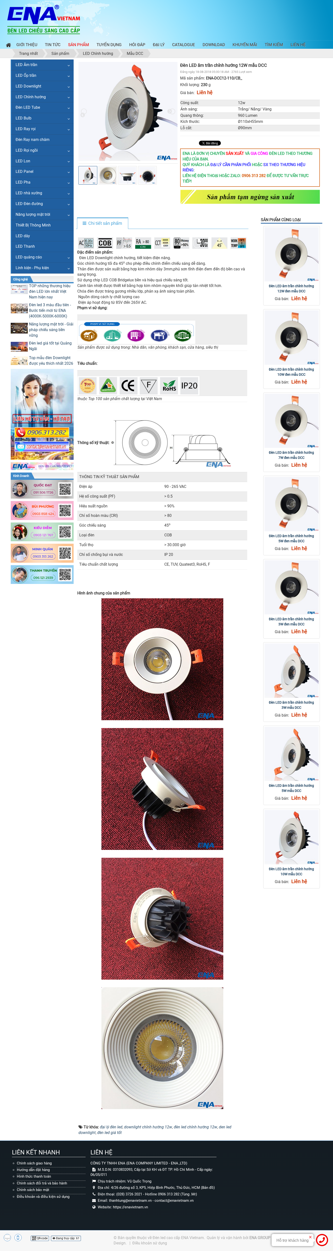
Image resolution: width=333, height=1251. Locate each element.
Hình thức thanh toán (34, 1176)
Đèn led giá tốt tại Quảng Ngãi (50, 346)
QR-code (42, 1238)
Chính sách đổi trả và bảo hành (42, 1183)
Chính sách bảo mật (33, 1190)
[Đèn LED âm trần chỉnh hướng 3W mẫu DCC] (291, 670)
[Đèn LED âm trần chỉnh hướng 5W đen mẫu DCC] (291, 504)
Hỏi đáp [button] (137, 44)
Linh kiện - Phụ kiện (32, 268)
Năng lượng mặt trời (33, 214)
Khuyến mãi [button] (245, 44)
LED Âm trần (26, 64)
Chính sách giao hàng (34, 1163)
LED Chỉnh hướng (31, 97)
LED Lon (23, 161)
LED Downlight (28, 86)
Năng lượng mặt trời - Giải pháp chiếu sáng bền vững (51, 330)
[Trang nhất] (7, 45)
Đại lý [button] (159, 44)
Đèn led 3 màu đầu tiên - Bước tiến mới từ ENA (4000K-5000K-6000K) (50, 310)
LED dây (23, 236)
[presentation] (84, 111)
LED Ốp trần (26, 75)
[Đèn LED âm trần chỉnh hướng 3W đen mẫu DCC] (291, 587)
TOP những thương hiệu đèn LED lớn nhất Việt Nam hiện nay (49, 291)
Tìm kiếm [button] (274, 44)
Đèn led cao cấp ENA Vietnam (178, 1237)
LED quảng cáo (29, 257)
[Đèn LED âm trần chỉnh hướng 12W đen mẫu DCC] (291, 254)
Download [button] (214, 44)
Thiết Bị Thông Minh (33, 225)
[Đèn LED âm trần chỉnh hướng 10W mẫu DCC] (291, 837)
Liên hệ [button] (298, 44)
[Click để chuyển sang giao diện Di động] (18, 1237)
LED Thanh (25, 246)
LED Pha (23, 182)
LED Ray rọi (26, 129)
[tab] (102, 223)
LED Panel (24, 171)
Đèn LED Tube (28, 107)
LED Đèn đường (29, 203)
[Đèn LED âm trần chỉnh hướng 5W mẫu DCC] (291, 754)
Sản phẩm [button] (78, 44)
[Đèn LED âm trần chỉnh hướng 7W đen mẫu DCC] (291, 421)
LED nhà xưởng (29, 193)
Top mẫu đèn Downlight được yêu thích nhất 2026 (51, 360)
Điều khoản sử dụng (149, 1243)
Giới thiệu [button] (26, 44)
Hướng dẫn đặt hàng (33, 1170)
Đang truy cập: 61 (67, 1238)
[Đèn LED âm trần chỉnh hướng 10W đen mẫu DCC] (291, 337)
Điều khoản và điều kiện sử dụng (43, 1196)
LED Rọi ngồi (27, 150)
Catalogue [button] (183, 44)
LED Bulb (23, 118)
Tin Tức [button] (52, 44)
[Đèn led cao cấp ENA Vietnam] (43, 19)
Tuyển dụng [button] (109, 44)
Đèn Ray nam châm (32, 139)
